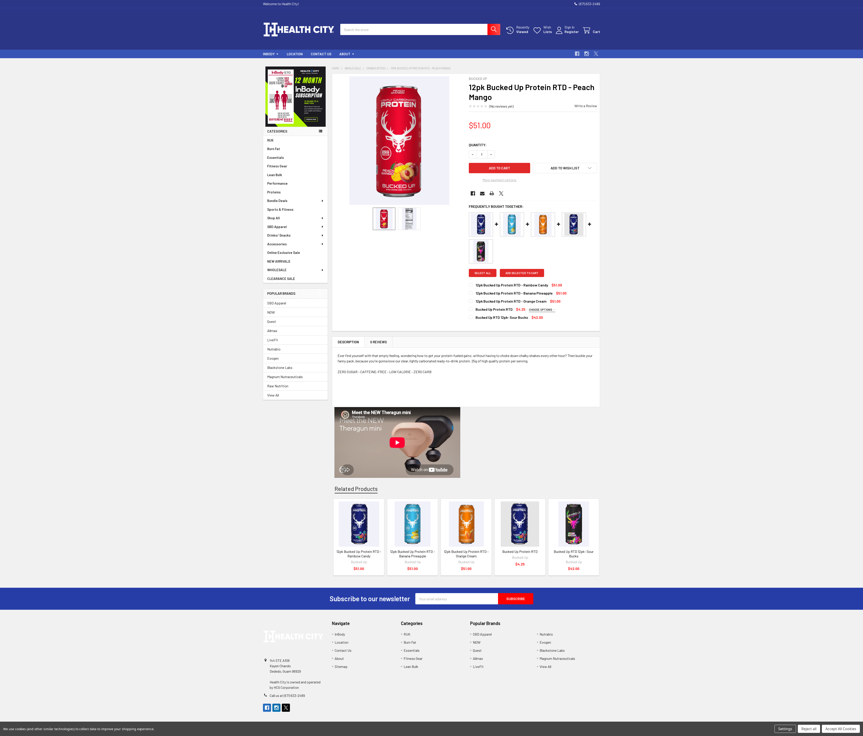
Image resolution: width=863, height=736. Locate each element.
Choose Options (541, 309)
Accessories (277, 244)
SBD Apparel (277, 227)
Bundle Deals (277, 201)
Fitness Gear (277, 166)
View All (273, 395)
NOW (271, 312)
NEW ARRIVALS (278, 261)
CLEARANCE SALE (281, 279)
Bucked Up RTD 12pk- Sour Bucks (502, 317)
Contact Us (321, 54)
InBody (269, 54)
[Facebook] (577, 54)
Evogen (273, 358)
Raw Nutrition (277, 386)
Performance (277, 183)
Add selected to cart (521, 273)
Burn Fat (273, 149)
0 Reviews (378, 342)
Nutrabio (273, 349)
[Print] (492, 193)
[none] (399, 140)
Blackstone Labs (279, 367)
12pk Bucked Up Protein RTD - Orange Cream (511, 301)
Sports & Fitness (280, 209)
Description (348, 342)
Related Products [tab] (356, 488)
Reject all (808, 728)
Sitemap (341, 666)
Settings (785, 728)
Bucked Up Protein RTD (494, 309)
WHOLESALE (277, 270)
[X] (596, 54)
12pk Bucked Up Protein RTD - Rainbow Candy (512, 285)
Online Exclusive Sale (283, 253)
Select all (482, 273)
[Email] (482, 193)
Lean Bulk (274, 175)
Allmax (272, 330)
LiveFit (272, 340)
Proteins (274, 192)
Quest (271, 321)
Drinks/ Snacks (279, 235)
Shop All (273, 218)
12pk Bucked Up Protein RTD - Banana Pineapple (514, 293)
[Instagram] (587, 54)
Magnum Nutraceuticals (285, 377)
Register (572, 31)
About (344, 54)
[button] (295, 97)
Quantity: (478, 145)
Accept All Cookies (840, 728)
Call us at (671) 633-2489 (287, 695)
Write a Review (585, 106)
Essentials (275, 157)
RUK (270, 140)
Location (295, 54)
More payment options (499, 180)
